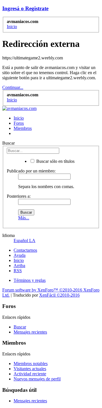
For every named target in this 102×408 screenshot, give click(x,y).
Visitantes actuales (30, 368)
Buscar (20, 326)
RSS (18, 270)
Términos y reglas (30, 280)
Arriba (19, 265)
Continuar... (12, 87)
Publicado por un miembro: (31, 170)
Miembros (23, 128)
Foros (19, 123)
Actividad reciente (30, 373)
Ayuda (20, 255)
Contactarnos (25, 250)
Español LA (24, 240)
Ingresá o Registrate (25, 8)
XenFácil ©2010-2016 (59, 295)
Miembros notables (31, 363)
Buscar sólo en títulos (55, 161)
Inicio (19, 118)
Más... (23, 217)
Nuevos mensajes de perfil (37, 378)
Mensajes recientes (30, 332)
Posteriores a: (19, 196)
